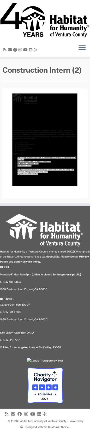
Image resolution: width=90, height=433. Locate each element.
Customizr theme (58, 427)
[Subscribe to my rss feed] (5, 49)
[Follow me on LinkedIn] (31, 49)
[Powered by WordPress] (21, 426)
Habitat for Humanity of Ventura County (42, 421)
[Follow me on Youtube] (26, 49)
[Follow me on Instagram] (20, 49)
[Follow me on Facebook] (15, 49)
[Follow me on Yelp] (36, 49)
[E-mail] (10, 49)
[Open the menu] (82, 48)
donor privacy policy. (27, 261)
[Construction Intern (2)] (45, 143)
